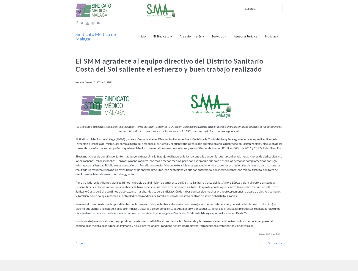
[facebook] (77, 23)
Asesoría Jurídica (245, 36)
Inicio (142, 36)
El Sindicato (161, 36)
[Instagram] (93, 23)
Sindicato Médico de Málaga (96, 36)
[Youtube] (87, 23)
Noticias (270, 36)
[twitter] (82, 23)
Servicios (218, 36)
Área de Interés (191, 36)
